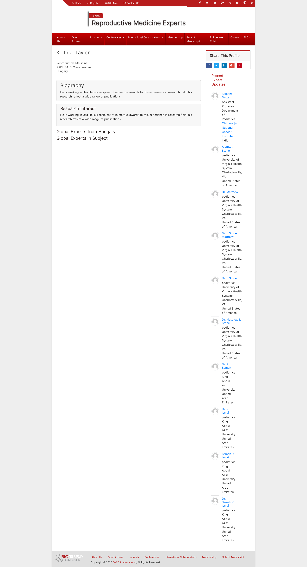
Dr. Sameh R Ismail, (228, 502)
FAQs (247, 37)
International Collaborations (144, 37)
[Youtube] (237, 2)
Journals (95, 37)
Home (78, 3)
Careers (235, 37)
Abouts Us (61, 39)
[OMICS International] (69, 557)
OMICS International (124, 562)
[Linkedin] (214, 2)
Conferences (114, 37)
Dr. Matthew (230, 192)
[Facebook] (200, 2)
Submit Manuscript (193, 39)
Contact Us (132, 3)
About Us (96, 557)
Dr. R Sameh (226, 365)
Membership (175, 37)
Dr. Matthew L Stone (231, 321)
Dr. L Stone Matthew (229, 234)
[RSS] (229, 2)
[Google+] (222, 2)
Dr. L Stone (229, 278)
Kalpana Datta (227, 95)
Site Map (112, 3)
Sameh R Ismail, (228, 455)
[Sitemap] (252, 2)
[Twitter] (207, 2)
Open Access (76, 39)
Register (94, 3)
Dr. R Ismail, (226, 410)
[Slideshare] (244, 2)
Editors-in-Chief (216, 39)
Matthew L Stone (229, 148)
